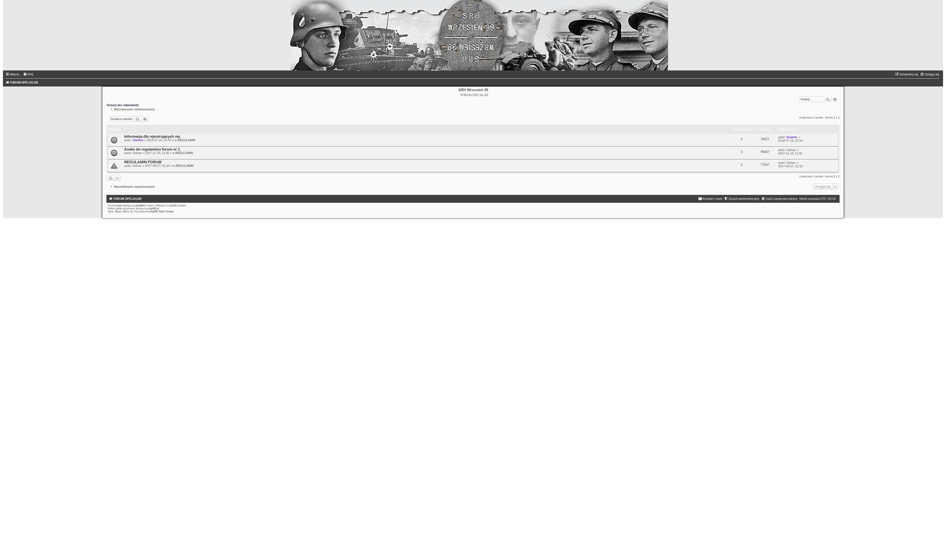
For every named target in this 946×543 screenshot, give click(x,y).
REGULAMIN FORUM (143, 162)
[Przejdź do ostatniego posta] (799, 137)
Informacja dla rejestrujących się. (152, 136)
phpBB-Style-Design (162, 211)
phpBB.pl (153, 208)
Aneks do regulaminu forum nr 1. (152, 149)
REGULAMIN (186, 140)
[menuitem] (28, 74)
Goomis (138, 140)
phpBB (139, 205)
